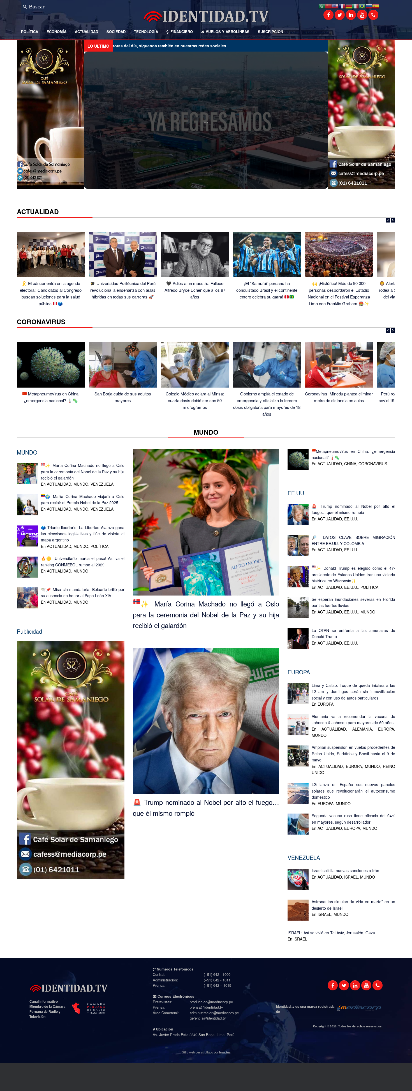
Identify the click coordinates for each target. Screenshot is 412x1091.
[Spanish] (375, 5)
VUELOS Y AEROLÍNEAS (227, 31)
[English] (335, 5)
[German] (348, 5)
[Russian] (368, 5)
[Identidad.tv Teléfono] (373, 15)
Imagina (224, 1052)
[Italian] (355, 5)
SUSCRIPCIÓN (270, 31)
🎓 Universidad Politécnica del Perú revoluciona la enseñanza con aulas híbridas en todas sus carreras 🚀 (123, 290)
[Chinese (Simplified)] (328, 5)
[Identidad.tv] (206, 16)
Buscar (37, 5)
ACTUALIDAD (86, 31)
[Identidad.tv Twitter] (340, 15)
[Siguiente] (393, 220)
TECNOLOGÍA (146, 31)
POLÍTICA (29, 31)
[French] (342, 5)
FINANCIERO (181, 31)
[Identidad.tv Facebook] (328, 15)
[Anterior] (388, 220)
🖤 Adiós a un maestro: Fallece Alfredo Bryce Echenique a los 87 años (195, 290)
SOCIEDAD (116, 31)
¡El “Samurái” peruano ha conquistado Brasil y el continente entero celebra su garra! (266, 290)
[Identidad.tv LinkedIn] (351, 15)
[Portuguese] (362, 5)
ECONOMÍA (56, 31)
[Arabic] (321, 5)
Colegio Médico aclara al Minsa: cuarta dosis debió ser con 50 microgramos (195, 400)
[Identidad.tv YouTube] (362, 15)
